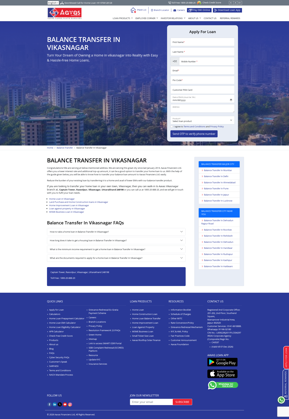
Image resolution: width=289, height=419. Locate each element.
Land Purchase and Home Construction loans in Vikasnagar (78, 201)
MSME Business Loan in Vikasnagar (66, 211)
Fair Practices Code (180, 335)
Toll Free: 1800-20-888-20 (183, 2)
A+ (239, 2)
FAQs (51, 353)
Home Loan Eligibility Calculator (65, 327)
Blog (51, 348)
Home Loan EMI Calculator (62, 322)
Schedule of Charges (181, 314)
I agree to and (199, 126)
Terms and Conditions (194, 126)
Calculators (54, 314)
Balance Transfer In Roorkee (218, 229)
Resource (93, 355)
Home (50, 147)
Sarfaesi (54, 366)
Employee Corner (145, 18)
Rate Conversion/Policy (182, 322)
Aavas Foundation (180, 344)
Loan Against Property (143, 327)
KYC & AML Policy (179, 331)
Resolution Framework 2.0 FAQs (104, 330)
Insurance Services (98, 363)
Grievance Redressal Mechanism (187, 327)
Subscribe (182, 402)
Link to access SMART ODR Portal (105, 343)
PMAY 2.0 (141, 9)
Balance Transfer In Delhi (216, 176)
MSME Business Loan (142, 331)
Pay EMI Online (201, 10)
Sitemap (93, 338)
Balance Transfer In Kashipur (218, 260)
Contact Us (210, 18)
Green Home (95, 334)
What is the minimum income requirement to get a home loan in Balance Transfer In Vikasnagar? (97, 249)
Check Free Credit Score (61, 335)
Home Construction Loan (144, 314)
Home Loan (138, 309)
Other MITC (176, 318)
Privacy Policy (217, 126)
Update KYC (94, 359)
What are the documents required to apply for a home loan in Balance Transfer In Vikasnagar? (96, 257)
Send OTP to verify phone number (194, 134)
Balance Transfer (65, 147)
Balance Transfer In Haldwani (218, 266)
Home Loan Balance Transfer (146, 318)
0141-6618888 (234, 326)
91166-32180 (225, 329)
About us (53, 344)
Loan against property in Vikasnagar (67, 208)
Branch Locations (97, 321)
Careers (181, 10)
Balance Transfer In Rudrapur (218, 254)
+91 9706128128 (104, 2)
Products (53, 340)
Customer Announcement (184, 340)
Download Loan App (228, 10)
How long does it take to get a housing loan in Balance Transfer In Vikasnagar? (88, 240)
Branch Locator (161, 10)
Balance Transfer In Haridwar (218, 247)
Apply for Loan (56, 309)
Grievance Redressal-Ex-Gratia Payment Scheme (103, 311)
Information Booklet (181, 309)
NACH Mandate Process (61, 374)
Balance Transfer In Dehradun (218, 241)
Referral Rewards (230, 18)
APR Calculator (56, 331)
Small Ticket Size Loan (143, 335)
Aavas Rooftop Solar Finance (146, 340)
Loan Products (121, 18)
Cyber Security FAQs (59, 357)
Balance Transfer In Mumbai (218, 170)
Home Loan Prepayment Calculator (66, 318)
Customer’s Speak (58, 361)
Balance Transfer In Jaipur (216, 194)
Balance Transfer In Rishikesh (218, 235)
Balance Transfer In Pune (216, 188)
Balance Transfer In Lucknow (218, 200)
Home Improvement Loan (145, 322)
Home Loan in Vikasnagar (62, 198)
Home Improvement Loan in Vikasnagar (69, 205)
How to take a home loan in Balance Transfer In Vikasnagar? (79, 231)
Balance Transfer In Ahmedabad (219, 182)
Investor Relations (172, 18)
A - (231, 2)
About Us (193, 18)
